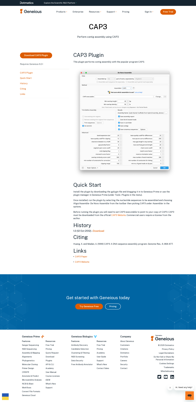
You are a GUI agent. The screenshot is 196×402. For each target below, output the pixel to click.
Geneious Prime (31, 336)
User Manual (51, 372)
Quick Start (26, 78)
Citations (124, 349)
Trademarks (169, 367)
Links (22, 94)
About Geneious (127, 341)
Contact (123, 368)
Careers (123, 361)
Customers (125, 345)
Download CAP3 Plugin (36, 55)
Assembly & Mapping (31, 353)
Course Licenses (53, 376)
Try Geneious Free (89, 306)
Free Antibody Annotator (82, 364)
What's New (51, 384)
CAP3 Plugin (26, 73)
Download (98, 231)
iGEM (48, 380)
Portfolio (124, 357)
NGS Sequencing (29, 349)
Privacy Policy (168, 349)
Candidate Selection (80, 349)
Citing (23, 89)
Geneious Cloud (28, 395)
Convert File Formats (31, 391)
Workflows (26, 388)
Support (49, 388)
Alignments (27, 357)
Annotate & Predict (30, 376)
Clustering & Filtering (80, 353)
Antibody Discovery (79, 345)
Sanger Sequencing (30, 345)
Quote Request (52, 353)
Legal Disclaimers (166, 353)
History (24, 83)
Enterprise (78, 12)
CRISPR (25, 372)
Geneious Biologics (82, 336)
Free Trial (168, 12)
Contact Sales (103, 368)
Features (26, 341)
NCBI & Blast (27, 384)
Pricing (125, 12)
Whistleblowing (167, 371)
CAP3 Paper (81, 256)
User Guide (101, 357)
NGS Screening (77, 357)
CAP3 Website (118, 215)
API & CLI (50, 364)
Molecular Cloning (30, 364)
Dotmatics (124, 353)
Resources (50, 341)
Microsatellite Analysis (32, 380)
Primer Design (28, 368)
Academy (50, 368)
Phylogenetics (28, 361)
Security (123, 364)
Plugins (49, 361)
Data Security (77, 361)
